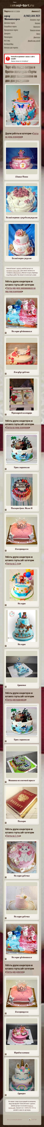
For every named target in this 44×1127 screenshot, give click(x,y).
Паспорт (22, 821)
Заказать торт (35, 19)
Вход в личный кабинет (14, 1120)
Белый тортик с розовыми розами (21, 217)
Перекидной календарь (21, 413)
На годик (22, 603)
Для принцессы (21, 549)
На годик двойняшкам (21, 331)
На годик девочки (22, 875)
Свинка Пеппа (21, 176)
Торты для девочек (15, 971)
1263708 (34, 1120)
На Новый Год (8, 44)
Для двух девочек (22, 372)
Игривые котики (21, 1052)
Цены (38, 34)
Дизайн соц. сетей (34, 41)
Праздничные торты (11, 30)
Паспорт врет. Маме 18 (21, 508)
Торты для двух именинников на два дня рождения (20, 289)
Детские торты (9, 23)
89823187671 (17, 273)
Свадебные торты (10, 26)
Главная (37, 23)
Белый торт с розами (22, 258)
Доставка (37, 37)
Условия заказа (35, 30)
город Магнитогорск (12, 17)
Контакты (37, 27)
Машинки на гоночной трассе (21, 780)
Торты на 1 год (13, 563)
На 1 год (7, 40)
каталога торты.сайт (13, 270)
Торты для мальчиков (15, 699)
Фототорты (8, 37)
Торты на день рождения (21, 135)
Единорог (22, 1093)
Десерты (7, 33)
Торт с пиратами (22, 467)
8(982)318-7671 (30, 1108)
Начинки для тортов (11, 47)
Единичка (21, 685)
